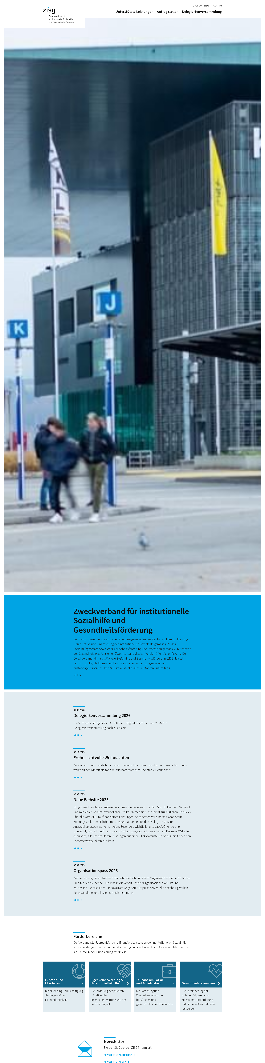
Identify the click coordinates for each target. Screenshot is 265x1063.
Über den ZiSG (201, 6)
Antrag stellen (167, 11)
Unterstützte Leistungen (134, 11)
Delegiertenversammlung (202, 11)
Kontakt (217, 6)
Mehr (76, 735)
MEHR (77, 675)
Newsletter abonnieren (118, 1055)
